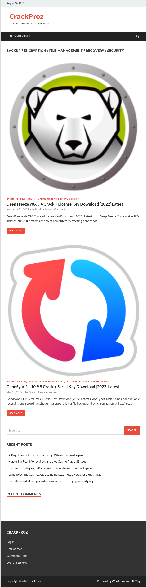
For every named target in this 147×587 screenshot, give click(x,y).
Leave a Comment (55, 209)
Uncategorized (100, 381)
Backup (11, 381)
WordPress (118, 581)
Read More (14, 230)
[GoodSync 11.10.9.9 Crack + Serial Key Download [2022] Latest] (73, 311)
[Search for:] (73, 430)
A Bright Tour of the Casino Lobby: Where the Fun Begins (45, 455)
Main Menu (22, 36)
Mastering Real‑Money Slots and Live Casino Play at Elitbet (47, 461)
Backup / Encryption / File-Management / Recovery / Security (43, 199)
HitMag (135, 581)
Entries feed (14, 548)
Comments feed (17, 555)
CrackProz (26, 16)
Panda (38, 209)
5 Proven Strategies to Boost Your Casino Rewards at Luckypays (50, 468)
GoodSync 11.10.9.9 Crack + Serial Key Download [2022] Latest (63, 386)
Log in (11, 542)
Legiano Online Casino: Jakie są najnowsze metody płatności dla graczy (54, 474)
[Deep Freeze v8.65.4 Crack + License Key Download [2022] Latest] (73, 129)
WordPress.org (17, 562)
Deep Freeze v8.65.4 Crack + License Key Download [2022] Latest (65, 204)
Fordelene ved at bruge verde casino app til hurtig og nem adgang (50, 481)
